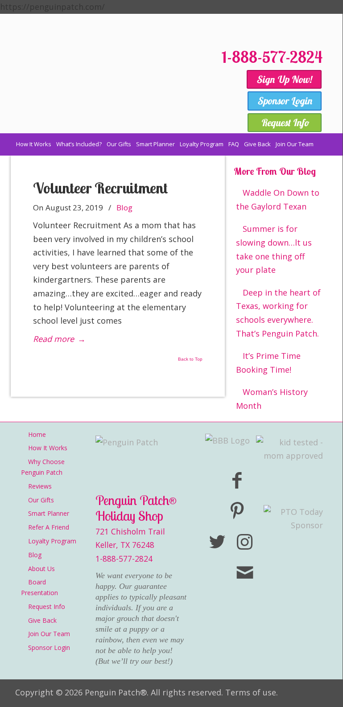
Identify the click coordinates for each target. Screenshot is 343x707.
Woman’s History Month (272, 398)
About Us (41, 568)
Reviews (40, 486)
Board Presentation (39, 587)
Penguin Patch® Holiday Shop (100, 88)
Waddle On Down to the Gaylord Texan (277, 199)
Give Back (42, 620)
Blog (124, 207)
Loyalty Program (52, 541)
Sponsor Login (49, 647)
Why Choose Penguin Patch (43, 467)
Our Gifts (41, 500)
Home (37, 434)
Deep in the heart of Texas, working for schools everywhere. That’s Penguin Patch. (278, 313)
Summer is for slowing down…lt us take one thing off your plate (274, 249)
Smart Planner (48, 513)
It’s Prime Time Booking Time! (268, 362)
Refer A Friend (48, 527)
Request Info (46, 606)
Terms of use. (251, 692)
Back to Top (190, 359)
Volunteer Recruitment (100, 187)
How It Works (47, 448)
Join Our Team (49, 633)
